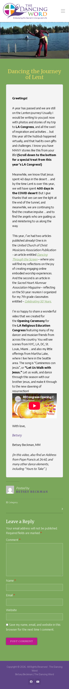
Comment (13, 540)
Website (11, 610)
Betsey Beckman (32, 491)
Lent (21, 502)
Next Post (55, 509)
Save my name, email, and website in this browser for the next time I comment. (33, 627)
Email (10, 595)
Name (11, 580)
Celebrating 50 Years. (38, 301)
